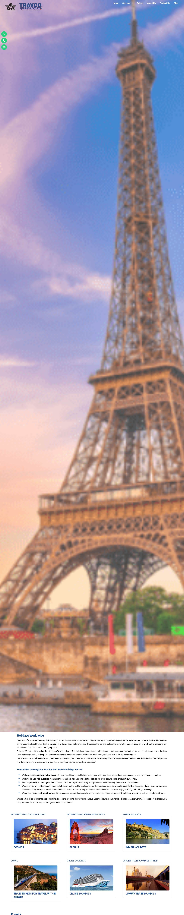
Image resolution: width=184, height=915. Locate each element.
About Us (151, 3)
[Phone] (4, 40)
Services (126, 3)
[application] (131, 3)
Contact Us (165, 3)
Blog (176, 3)
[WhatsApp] (4, 34)
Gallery (140, 3)
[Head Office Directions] (4, 47)
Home (115, 3)
